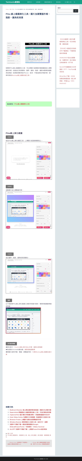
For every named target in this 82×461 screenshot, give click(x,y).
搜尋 (59, 8)
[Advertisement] (29, 31)
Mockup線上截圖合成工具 (20, 75)
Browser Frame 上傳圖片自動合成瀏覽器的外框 (25, 419)
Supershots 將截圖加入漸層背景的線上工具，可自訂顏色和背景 (30, 412)
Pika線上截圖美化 (13, 435)
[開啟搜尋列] (74, 2)
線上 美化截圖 (32, 435)
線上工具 (12, 9)
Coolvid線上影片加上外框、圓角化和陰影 (28, 347)
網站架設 (58, 2)
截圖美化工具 (23, 435)
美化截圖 (40, 435)
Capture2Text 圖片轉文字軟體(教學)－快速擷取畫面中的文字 (30, 415)
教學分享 (29, 2)
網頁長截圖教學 (30, 349)
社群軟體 (38, 2)
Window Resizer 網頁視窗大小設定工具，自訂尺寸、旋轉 (29, 422)
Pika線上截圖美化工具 (22, 104)
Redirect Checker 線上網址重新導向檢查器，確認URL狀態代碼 (30, 410)
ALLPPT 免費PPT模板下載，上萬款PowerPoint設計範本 (28, 429)
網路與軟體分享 (48, 2)
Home (7, 9)
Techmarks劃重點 (13, 2)
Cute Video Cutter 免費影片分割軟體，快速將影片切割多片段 (30, 417)
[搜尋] (75, 11)
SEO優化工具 (68, 2)
